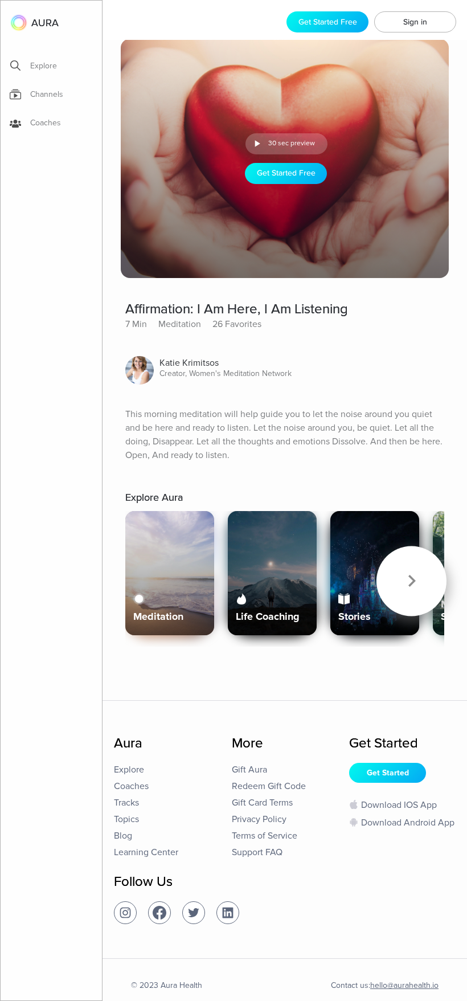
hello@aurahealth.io (404, 985)
